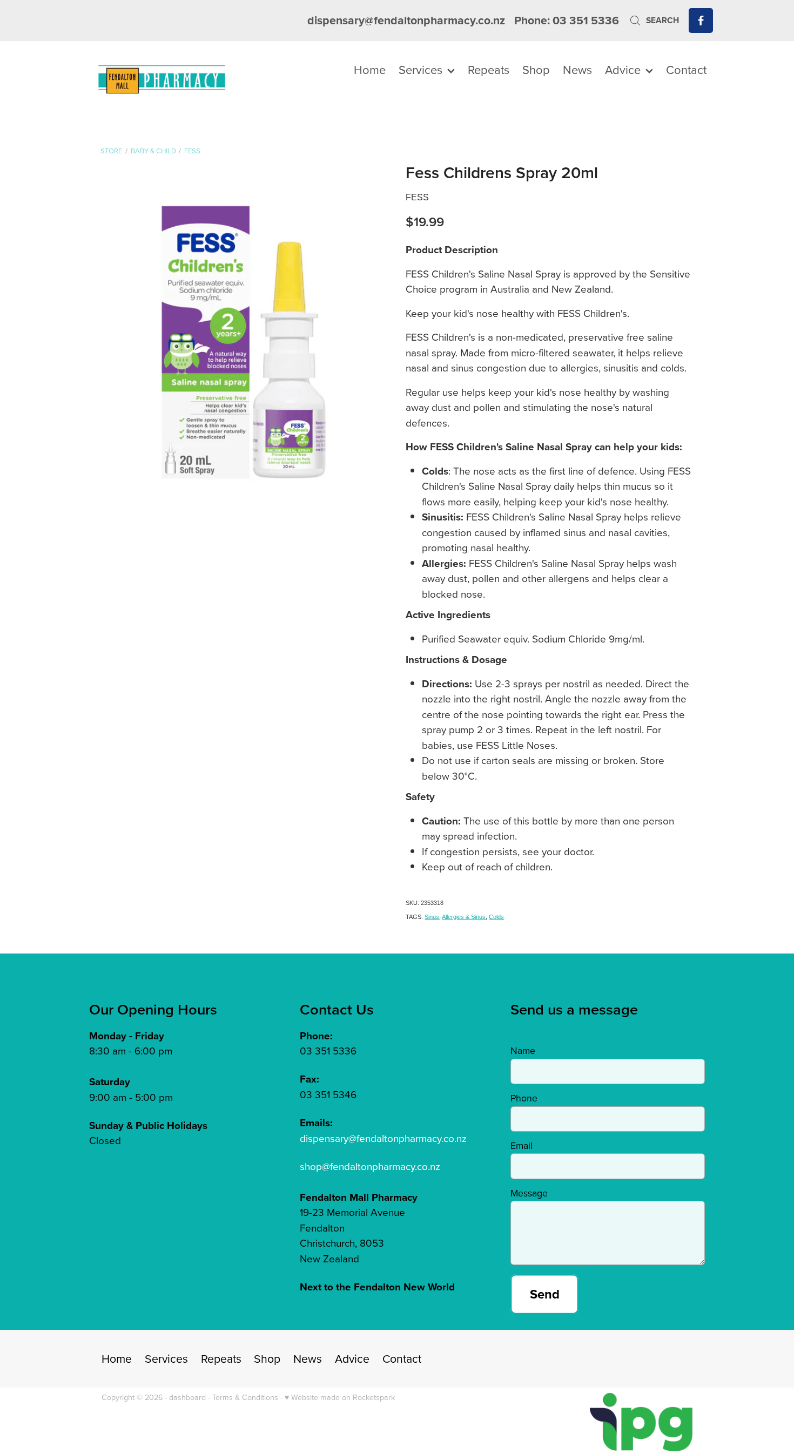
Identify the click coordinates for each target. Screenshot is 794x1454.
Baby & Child (153, 150)
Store (111, 150)
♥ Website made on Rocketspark (340, 1397)
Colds (496, 917)
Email (521, 1146)
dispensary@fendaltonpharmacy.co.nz (406, 20)
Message (529, 1193)
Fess (192, 150)
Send (545, 1293)
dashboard (187, 1397)
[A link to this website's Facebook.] (701, 20)
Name (522, 1051)
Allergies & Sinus (464, 917)
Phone (523, 1098)
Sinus (432, 917)
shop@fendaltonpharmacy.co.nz (370, 1166)
